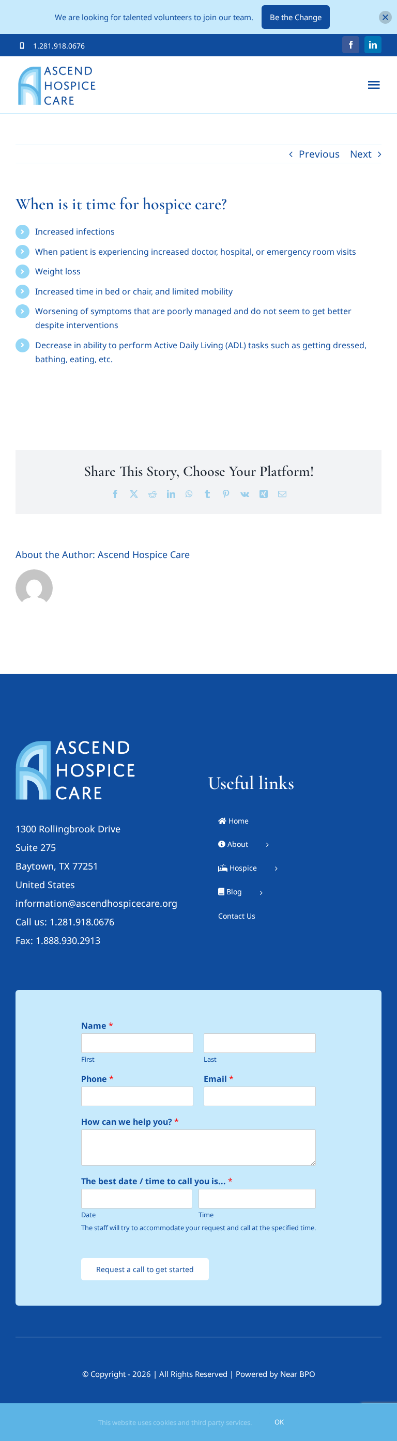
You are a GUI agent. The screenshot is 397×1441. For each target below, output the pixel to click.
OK (279, 1422)
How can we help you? (130, 1122)
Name (97, 1025)
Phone (97, 1079)
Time (205, 1215)
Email (219, 1079)
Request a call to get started (145, 1269)
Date (88, 1215)
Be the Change (296, 17)
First (88, 1059)
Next (361, 154)
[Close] (385, 17)
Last (210, 1059)
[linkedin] (372, 44)
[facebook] (350, 44)
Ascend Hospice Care (144, 554)
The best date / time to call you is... (157, 1181)
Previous (319, 154)
